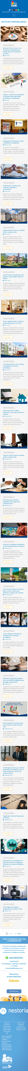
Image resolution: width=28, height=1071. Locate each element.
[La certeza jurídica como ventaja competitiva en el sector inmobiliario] (14, 357)
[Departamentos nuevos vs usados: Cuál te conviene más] (14, 223)
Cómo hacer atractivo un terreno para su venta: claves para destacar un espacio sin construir (13, 591)
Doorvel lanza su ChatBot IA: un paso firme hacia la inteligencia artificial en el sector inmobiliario (13, 862)
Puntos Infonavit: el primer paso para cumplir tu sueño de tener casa (13, 725)
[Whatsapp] (18, 10)
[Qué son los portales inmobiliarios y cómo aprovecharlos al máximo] (14, 537)
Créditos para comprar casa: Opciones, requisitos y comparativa (12, 187)
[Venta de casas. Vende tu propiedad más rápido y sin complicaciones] (14, 493)
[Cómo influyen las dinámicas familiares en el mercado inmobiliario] (14, 626)
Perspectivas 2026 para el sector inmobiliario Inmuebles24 (13, 142)
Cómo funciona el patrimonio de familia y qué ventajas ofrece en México (13, 276)
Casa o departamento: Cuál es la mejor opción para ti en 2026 (13, 322)
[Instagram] (14, 10)
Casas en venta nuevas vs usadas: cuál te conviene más (13, 456)
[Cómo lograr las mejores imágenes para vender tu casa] (14, 900)
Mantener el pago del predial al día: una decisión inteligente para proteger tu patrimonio (13, 680)
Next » (20, 933)
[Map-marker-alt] (10, 10)
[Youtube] (16, 10)
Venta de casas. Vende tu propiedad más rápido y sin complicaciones (11, 501)
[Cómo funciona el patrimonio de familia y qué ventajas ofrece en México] (14, 268)
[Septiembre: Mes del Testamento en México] (14, 809)
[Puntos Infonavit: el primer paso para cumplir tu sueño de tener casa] (14, 716)
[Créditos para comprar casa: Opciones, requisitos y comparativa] (14, 178)
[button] (14, 15)
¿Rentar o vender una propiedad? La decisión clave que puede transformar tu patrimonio (13, 96)
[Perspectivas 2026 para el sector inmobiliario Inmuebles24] (14, 134)
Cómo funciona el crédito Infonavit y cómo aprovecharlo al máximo (13, 412)
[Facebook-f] (12, 10)
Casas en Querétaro (7, 1036)
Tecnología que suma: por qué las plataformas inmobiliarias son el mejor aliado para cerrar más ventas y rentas (13, 770)
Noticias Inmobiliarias (14, 21)
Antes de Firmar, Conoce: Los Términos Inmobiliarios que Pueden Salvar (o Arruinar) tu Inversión (12, 50)
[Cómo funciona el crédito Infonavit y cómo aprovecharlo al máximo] (14, 403)
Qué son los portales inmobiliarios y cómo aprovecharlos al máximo (13, 545)
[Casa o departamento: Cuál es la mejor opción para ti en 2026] (14, 314)
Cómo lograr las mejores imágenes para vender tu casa (12, 908)
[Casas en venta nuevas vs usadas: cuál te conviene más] (14, 448)
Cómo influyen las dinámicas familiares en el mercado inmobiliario (12, 635)
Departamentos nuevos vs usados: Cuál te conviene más (14, 231)
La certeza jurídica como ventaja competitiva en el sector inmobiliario (13, 366)
